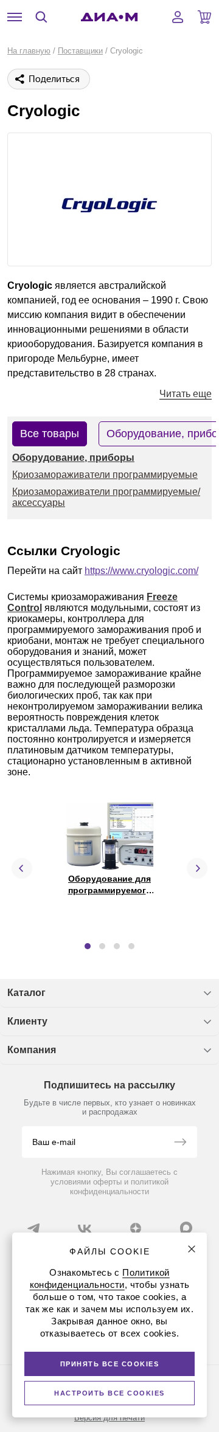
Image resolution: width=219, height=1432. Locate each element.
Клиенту (27, 1021)
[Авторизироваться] (177, 17)
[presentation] (21, 868)
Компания (31, 1050)
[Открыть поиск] (41, 17)
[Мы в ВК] (84, 1228)
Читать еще (185, 394)
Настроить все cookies (109, 1393)
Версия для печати (109, 1417)
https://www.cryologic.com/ (141, 571)
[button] (87, 946)
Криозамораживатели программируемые (105, 474)
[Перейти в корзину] (204, 17)
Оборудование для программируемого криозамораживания (110, 889)
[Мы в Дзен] (135, 1228)
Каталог (26, 993)
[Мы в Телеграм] (33, 1228)
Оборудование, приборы (73, 457)
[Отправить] (180, 1143)
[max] (186, 1227)
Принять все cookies (109, 1364)
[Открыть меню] (14, 17)
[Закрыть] (191, 1249)
